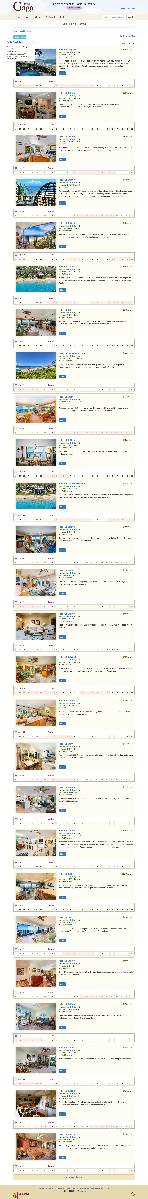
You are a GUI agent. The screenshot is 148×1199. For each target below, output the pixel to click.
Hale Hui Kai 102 (67, 700)
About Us (43, 1188)
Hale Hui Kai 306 (67, 1090)
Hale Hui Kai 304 (67, 1004)
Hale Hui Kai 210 (67, 1134)
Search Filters (20, 37)
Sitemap (94, 1188)
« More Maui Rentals (22, 31)
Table (125, 36)
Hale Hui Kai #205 (67, 657)
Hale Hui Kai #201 (67, 49)
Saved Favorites (127, 8)
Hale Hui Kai (70, 52)
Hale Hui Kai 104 (67, 743)
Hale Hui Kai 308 (67, 613)
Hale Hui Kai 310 (67, 440)
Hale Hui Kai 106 (67, 266)
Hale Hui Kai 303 (67, 1047)
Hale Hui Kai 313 (67, 223)
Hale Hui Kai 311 (67, 873)
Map (133, 36)
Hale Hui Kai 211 (67, 396)
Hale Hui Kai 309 (67, 179)
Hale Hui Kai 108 (67, 960)
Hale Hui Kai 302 (67, 570)
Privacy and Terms (81, 1188)
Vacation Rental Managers (60, 1188)
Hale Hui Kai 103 (67, 93)
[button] (18, 17)
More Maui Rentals (74, 1177)
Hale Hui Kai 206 (67, 787)
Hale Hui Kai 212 (67, 917)
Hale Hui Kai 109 (67, 830)
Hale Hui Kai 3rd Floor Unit (72, 353)
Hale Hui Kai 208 (67, 136)
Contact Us (104, 1188)
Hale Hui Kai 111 (67, 309)
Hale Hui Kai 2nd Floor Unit (72, 483)
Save (62, 73)
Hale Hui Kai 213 (67, 526)
